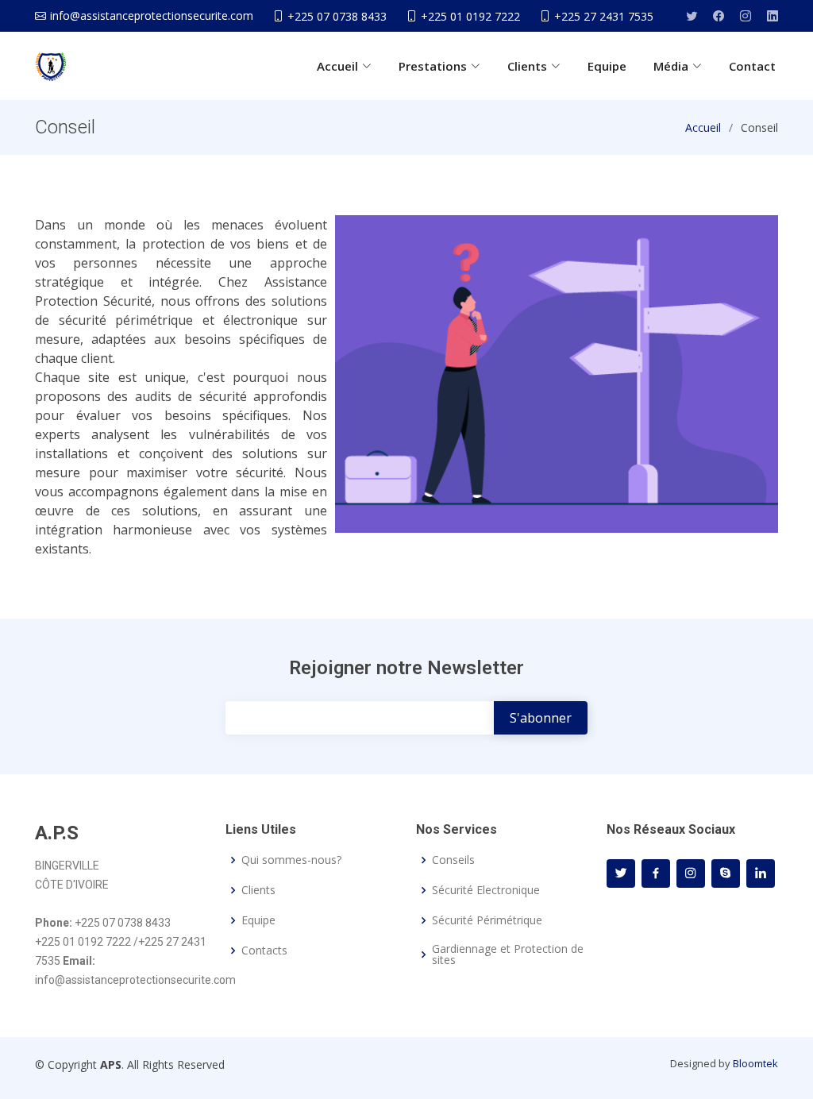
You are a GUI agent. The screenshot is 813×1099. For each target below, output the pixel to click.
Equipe (607, 66)
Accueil (703, 127)
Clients (258, 890)
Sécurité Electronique (486, 890)
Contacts (264, 950)
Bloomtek (755, 1063)
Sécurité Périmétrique (487, 920)
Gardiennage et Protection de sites (508, 954)
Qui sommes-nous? (291, 860)
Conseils (453, 860)
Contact (752, 66)
